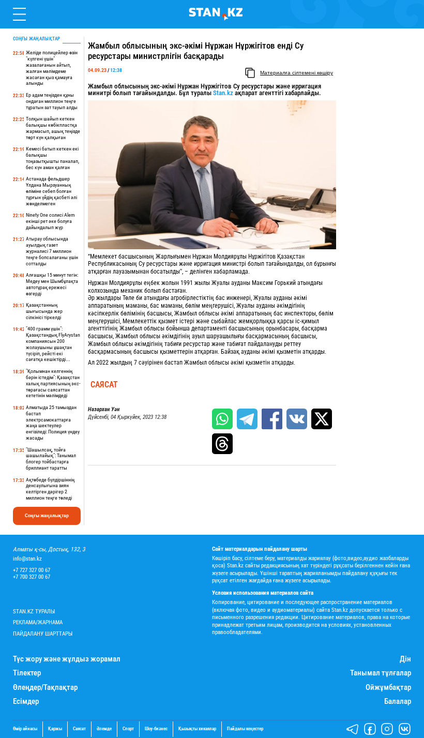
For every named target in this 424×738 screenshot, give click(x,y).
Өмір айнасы (25, 729)
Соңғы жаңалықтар (47, 515)
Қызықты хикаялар (197, 729)
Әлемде (104, 729)
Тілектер (27, 673)
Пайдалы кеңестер (245, 729)
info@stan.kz (27, 558)
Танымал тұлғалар (380, 673)
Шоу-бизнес (156, 729)
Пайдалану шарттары (42, 633)
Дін (405, 659)
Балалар (397, 701)
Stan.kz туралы (34, 611)
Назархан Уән (103, 409)
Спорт (128, 729)
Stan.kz (223, 93)
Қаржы (55, 729)
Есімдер (26, 701)
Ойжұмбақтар (388, 687)
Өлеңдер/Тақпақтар (45, 687)
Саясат (104, 384)
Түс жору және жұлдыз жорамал (66, 659)
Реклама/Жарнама (38, 622)
